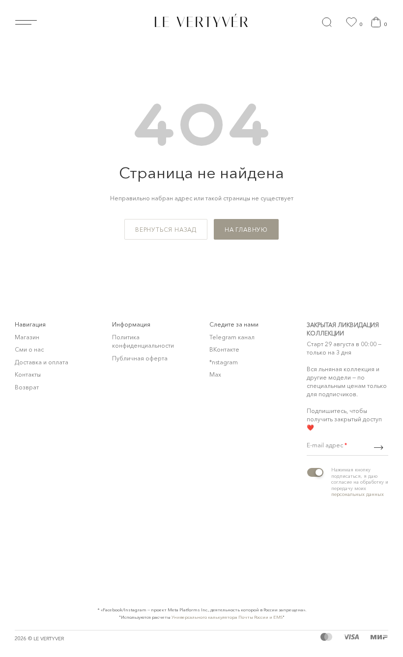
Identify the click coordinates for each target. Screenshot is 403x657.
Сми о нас (29, 349)
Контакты (28, 374)
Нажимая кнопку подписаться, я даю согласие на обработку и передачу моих (359, 481)
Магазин (27, 337)
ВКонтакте (224, 349)
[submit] (378, 447)
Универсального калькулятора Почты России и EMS (227, 617)
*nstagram (223, 362)
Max (215, 374)
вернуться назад (166, 229)
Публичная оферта (140, 358)
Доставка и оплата (41, 362)
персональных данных (357, 494)
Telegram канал (232, 337)
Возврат (27, 387)
